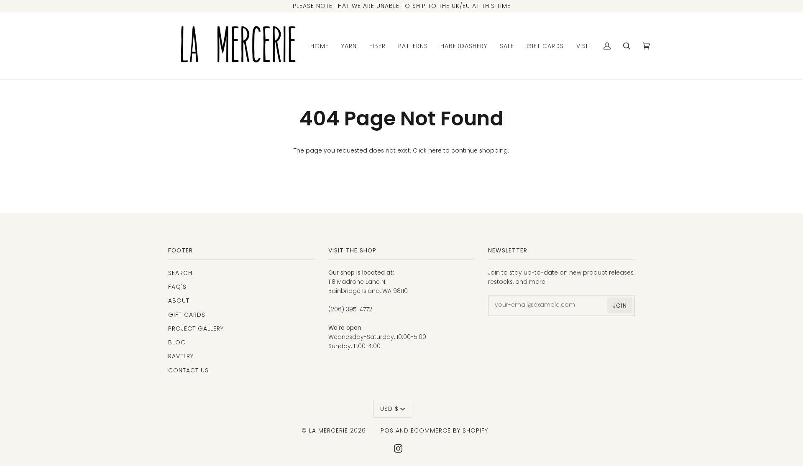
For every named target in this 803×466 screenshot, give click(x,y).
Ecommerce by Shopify (449, 430)
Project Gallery (196, 328)
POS (387, 430)
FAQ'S (177, 287)
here (435, 151)
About (178, 300)
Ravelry (181, 356)
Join (620, 305)
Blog (177, 342)
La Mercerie (328, 430)
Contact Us (188, 370)
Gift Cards (186, 315)
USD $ (389, 409)
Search (180, 273)
